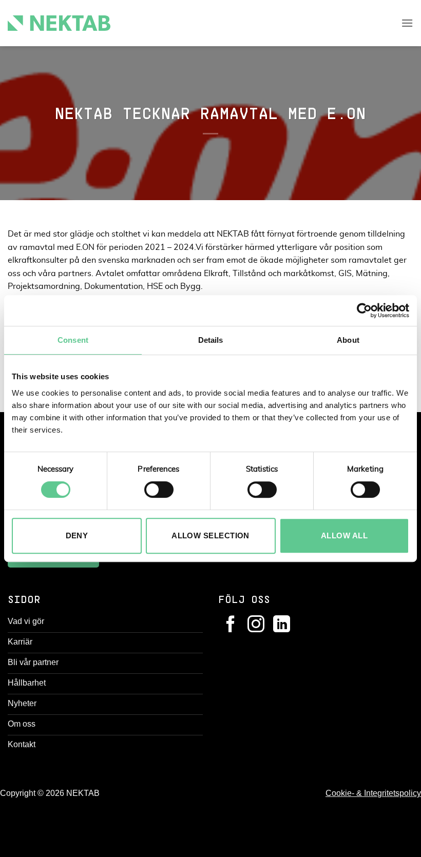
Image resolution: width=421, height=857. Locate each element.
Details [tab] (210, 340)
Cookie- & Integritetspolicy (373, 793)
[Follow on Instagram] (255, 625)
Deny (77, 535)
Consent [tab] (73, 340)
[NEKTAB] (59, 23)
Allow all (344, 535)
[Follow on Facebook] (230, 625)
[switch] (159, 489)
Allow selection (210, 535)
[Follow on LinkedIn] (281, 625)
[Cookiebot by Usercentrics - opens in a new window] (364, 310)
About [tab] (348, 340)
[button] (407, 22)
